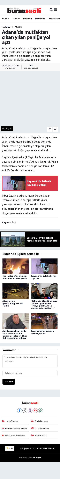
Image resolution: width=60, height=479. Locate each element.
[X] (24, 410)
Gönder (9, 381)
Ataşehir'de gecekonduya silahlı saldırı (12, 303)
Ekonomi (40, 18)
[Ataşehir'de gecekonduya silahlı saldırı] (15, 291)
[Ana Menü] (55, 10)
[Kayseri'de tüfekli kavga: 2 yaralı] (44, 266)
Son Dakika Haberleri (15, 435)
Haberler (6, 27)
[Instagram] (30, 410)
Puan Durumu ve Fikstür (16, 428)
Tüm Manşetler (42, 428)
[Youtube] (35, 410)
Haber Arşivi (40, 435)
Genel (16, 18)
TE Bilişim (37, 458)
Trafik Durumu (41, 421)
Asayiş (18, 27)
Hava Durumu (12, 421)
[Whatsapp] (40, 410)
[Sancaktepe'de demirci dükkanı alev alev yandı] (15, 266)
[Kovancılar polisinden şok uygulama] (44, 321)
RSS (11, 448)
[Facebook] (19, 410)
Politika (27, 18)
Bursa (5, 18)
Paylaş (9, 128)
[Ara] (51, 10)
